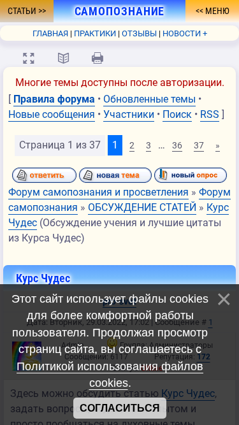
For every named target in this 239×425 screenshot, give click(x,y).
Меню (216, 11)
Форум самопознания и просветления (98, 192)
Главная (50, 33)
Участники (128, 114)
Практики (95, 33)
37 (199, 145)
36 (177, 145)
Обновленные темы (149, 99)
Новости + (185, 33)
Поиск (177, 114)
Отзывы (139, 33)
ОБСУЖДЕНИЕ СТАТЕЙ (142, 207)
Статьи (23, 11)
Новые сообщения (51, 114)
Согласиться (120, 408)
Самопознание (112, 11)
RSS (209, 114)
